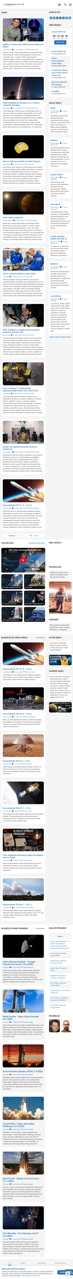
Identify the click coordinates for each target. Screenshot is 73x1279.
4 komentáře (27, 764)
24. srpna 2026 (17, 335)
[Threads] (63, 18)
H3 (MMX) (55, 91)
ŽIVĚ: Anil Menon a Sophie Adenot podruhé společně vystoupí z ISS (21, 331)
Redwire (54, 140)
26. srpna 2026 (17, 108)
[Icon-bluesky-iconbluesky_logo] (69, 18)
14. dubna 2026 (15, 1184)
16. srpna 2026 (18, 717)
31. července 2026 (17, 860)
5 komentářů (33, 220)
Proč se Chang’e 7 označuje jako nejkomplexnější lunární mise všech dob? (20, 389)
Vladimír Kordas (55, 241)
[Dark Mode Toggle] (67, 1273)
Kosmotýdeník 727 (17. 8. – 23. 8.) (17, 505)
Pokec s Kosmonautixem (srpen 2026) (57, 60)
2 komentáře (27, 811)
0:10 (24, 49)
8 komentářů (30, 393)
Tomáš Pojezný (54, 111)
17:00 (26, 220)
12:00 (24, 508)
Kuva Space (55, 204)
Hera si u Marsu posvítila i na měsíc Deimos (21, 161)
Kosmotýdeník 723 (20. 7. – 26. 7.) (17, 904)
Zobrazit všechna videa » (37, 543)
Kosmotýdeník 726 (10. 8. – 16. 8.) (17, 714)
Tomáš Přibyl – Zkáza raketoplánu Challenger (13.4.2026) (19, 1125)
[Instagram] (57, 18)
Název (60, 936)
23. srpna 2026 (18, 452)
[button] (59, 5)
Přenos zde (60, 42)
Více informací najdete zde (31, 1276)
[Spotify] (66, 18)
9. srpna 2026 (18, 764)
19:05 (23, 335)
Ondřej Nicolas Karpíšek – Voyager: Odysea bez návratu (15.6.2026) (19, 963)
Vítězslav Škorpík (8, 220)
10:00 (55, 145)
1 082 (31, 536)
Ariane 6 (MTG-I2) (58, 32)
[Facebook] (54, 18)
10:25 (55, 243)
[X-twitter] (60, 18)
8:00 (55, 179)
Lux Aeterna (55, 296)
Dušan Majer (6, 108)
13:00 (55, 113)
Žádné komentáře (33, 49)
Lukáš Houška (7, 49)
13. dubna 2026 (15, 1239)
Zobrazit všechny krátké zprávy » (60, 337)
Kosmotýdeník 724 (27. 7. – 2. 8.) (17, 808)
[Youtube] (51, 18)
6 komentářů (29, 860)
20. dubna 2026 (15, 1129)
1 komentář (30, 164)
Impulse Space (56, 174)
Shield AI (54, 264)
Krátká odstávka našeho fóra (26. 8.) (58, 237)
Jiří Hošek (6, 276)
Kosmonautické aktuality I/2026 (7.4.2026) (23, 1071)
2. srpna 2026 (18, 811)
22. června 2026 (16, 967)
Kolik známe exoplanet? (13, 217)
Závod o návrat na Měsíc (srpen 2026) (19, 274)
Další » (36, 536)
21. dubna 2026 (15, 1074)
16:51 (23, 108)
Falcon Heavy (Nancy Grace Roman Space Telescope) (59, 72)
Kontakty (23, 1263)
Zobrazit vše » (40, 637)
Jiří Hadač (6, 967)
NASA (52, 108)
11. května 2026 (15, 1022)
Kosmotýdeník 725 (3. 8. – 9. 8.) (16, 761)
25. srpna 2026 (19, 220)
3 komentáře (29, 276)
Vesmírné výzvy (42, 1263)
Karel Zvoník (6, 860)
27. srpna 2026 (18, 49)
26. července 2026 (19, 907)
